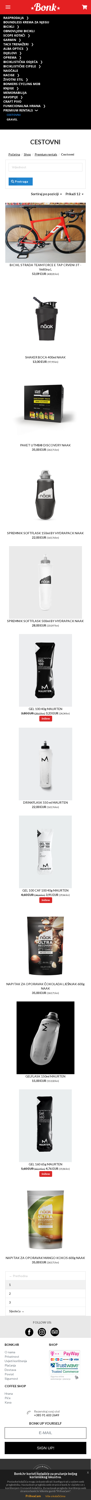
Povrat (9, 1374)
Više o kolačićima (55, 1496)
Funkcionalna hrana (22, 106)
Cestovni (14, 115)
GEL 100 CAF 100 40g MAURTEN (45, 890)
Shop (27, 154)
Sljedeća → (16, 1311)
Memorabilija (15, 93)
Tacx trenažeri (16, 44)
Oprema (10, 57)
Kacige (9, 75)
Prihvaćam (33, 1496)
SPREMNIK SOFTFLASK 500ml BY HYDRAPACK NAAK (45, 621)
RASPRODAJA (13, 18)
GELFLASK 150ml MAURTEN (45, 1076)
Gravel (12, 119)
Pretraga (21, 181)
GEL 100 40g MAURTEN (45, 709)
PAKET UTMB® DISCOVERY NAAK (45, 445)
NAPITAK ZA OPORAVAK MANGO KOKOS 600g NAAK (45, 1258)
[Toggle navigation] (8, 7)
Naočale (10, 71)
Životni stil (13, 79)
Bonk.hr (12, 1344)
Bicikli (8, 26)
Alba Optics (13, 48)
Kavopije (10, 97)
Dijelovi (10, 53)
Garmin (9, 40)
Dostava (10, 1370)
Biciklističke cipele (19, 66)
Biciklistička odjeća (20, 62)
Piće (8, 1398)
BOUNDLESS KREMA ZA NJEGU (26, 22)
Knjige (8, 88)
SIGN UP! (45, 1448)
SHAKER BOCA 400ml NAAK (45, 357)
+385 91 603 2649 (46, 1415)
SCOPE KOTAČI (14, 35)
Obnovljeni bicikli (19, 31)
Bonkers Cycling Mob (21, 84)
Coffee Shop (15, 1386)
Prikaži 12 (73, 194)
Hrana (9, 1393)
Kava (8, 1402)
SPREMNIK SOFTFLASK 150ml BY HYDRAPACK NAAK (45, 533)
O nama (10, 1352)
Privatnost (12, 1356)
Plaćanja (10, 1365)
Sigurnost (11, 1378)
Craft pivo (12, 101)
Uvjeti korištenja (16, 1361)
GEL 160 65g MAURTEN (45, 1164)
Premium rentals (18, 110)
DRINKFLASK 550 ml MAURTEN (45, 802)
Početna (14, 154)
